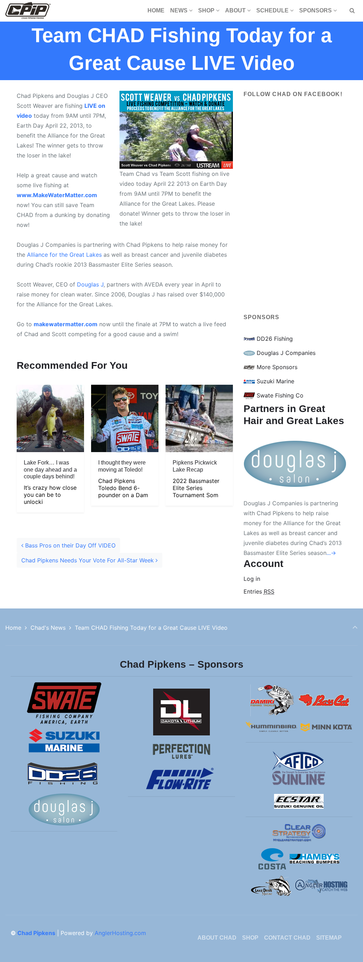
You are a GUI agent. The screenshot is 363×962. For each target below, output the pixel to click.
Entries (259, 591)
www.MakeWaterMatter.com (57, 195)
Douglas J (90, 284)
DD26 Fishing (274, 338)
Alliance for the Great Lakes (64, 254)
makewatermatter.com (65, 324)
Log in (252, 578)
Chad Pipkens (36, 932)
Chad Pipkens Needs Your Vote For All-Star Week (88, 560)
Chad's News (48, 627)
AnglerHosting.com (120, 932)
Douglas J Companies (285, 352)
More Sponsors (276, 367)
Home (13, 627)
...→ (331, 552)
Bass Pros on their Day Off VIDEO (69, 545)
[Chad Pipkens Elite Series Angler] (28, 10)
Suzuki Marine (274, 381)
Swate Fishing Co (279, 395)
